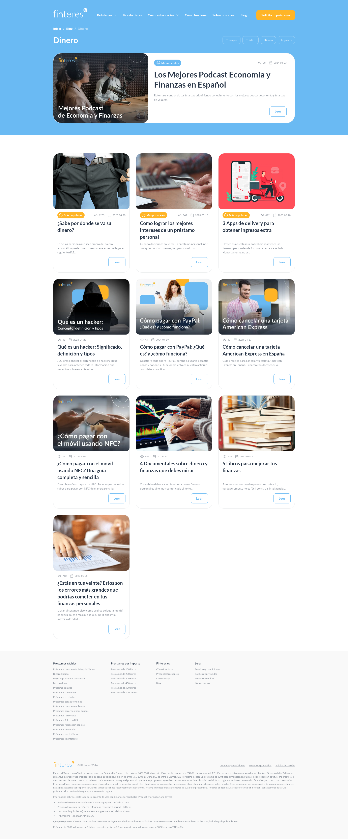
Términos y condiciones (207, 669)
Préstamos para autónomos (67, 701)
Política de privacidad (206, 673)
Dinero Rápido (61, 673)
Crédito (250, 40)
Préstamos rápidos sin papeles (69, 724)
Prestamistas (132, 15)
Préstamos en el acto (64, 696)
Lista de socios (202, 683)
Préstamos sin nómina (64, 729)
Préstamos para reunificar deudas (70, 710)
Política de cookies (204, 678)
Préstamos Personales (64, 715)
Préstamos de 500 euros (123, 687)
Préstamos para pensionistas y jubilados (74, 669)
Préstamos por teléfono (65, 734)
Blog (243, 15)
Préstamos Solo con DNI (66, 720)
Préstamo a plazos (62, 687)
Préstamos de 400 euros (123, 683)
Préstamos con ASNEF (65, 692)
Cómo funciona (195, 15)
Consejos (231, 40)
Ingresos (286, 40)
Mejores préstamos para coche (69, 678)
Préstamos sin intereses (65, 738)
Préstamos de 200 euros (123, 673)
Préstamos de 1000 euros (124, 692)
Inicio (57, 28)
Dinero (268, 40)
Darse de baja (163, 678)
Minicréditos (60, 683)
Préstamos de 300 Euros (123, 678)
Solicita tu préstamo (275, 15)
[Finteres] (64, 764)
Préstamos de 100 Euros (123, 669)
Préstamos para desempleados (69, 706)
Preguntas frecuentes (167, 673)
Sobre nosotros (223, 15)
